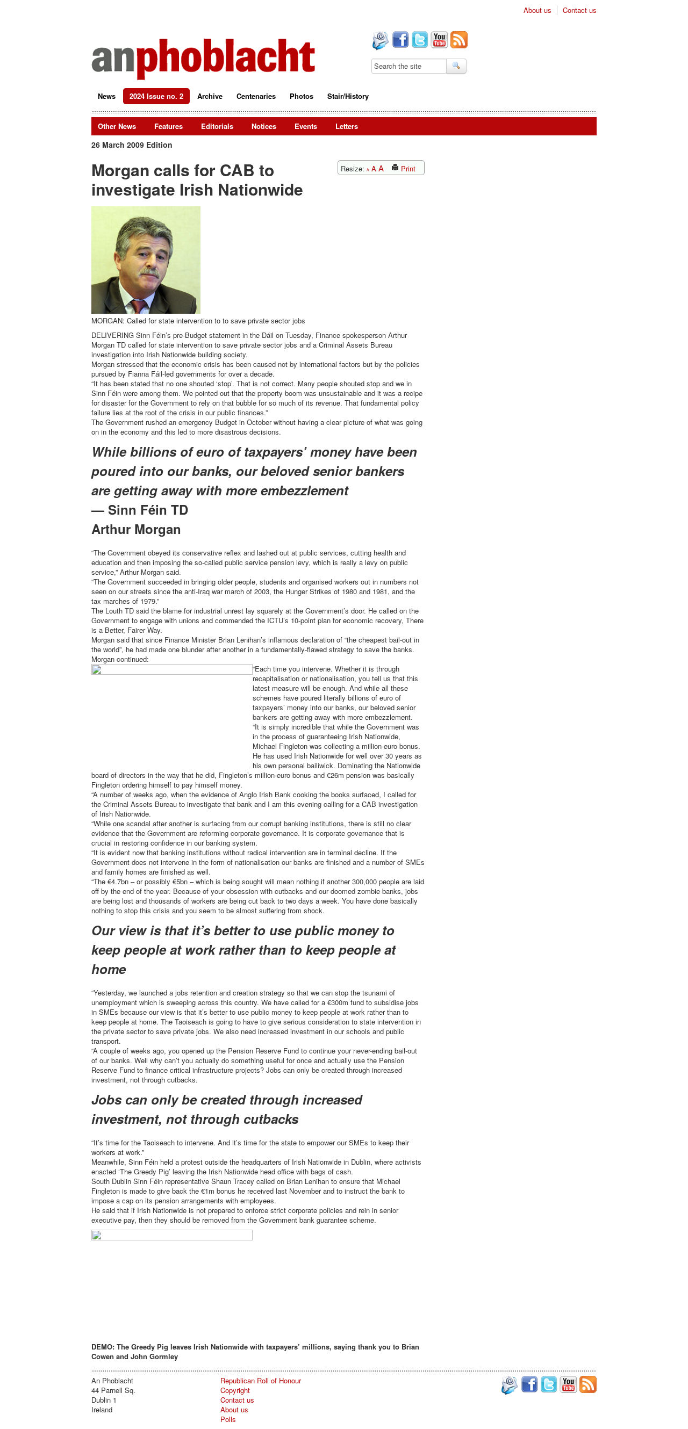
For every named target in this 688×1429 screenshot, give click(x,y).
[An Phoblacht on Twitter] (418, 40)
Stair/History (348, 96)
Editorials (217, 126)
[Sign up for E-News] (379, 42)
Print (407, 168)
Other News (117, 126)
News (107, 96)
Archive (210, 96)
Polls (228, 1419)
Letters (346, 126)
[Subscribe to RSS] (458, 40)
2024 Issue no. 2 (156, 96)
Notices (264, 126)
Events (306, 126)
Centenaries (256, 96)
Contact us (580, 10)
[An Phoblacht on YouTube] (438, 40)
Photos (301, 96)
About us (537, 10)
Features (168, 126)
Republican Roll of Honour (260, 1380)
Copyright (235, 1390)
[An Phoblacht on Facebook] (399, 40)
